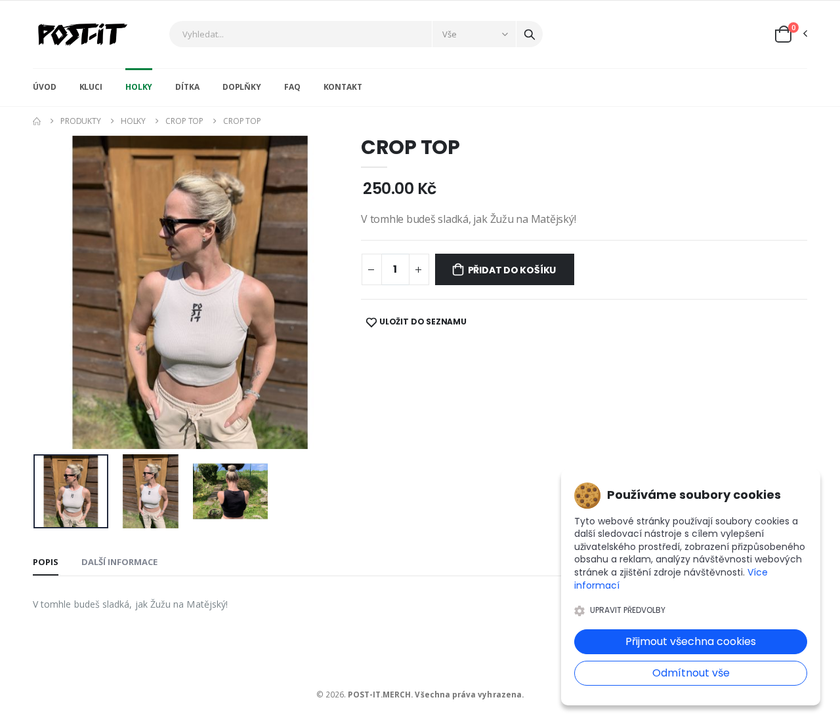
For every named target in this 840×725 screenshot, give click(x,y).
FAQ (292, 86)
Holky (138, 86)
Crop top (184, 121)
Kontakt (343, 86)
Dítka (187, 86)
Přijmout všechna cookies (690, 641)
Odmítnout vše (691, 672)
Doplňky (241, 86)
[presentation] (53, 292)
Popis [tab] (45, 562)
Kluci (90, 86)
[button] (790, 34)
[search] (529, 34)
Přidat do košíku (512, 270)
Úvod (44, 86)
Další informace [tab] (119, 562)
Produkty (80, 121)
